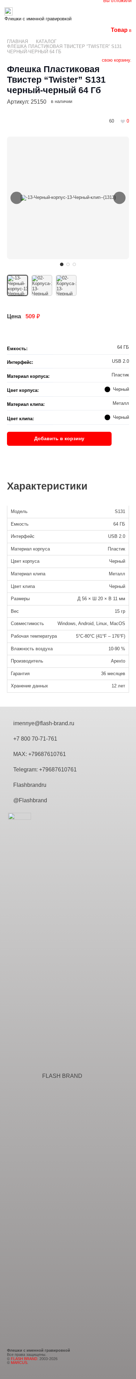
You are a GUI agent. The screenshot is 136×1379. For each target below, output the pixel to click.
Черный (117, 561)
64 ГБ (119, 524)
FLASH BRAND (62, 1076)
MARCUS (19, 1362)
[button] (85, 15)
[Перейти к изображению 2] (68, 264)
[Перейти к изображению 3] (74, 264)
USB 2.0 (116, 536)
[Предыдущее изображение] (16, 198)
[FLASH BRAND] (24, 1076)
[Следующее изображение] (119, 198)
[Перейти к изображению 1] (61, 264)
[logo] (38, 11)
